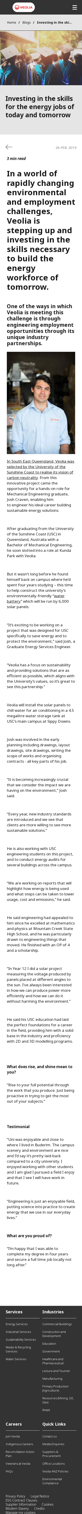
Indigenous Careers (19, 1444)
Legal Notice (40, 1496)
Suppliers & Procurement (51, 1454)
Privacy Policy (15, 1496)
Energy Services (17, 1324)
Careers (14, 1424)
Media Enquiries (53, 1444)
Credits (39, 1508)
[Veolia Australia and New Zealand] (24, 7)
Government (51, 1351)
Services (14, 1311)
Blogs (26, 22)
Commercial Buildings (57, 1324)
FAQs (9, 1471)
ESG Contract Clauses (21, 1500)
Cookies (48, 1504)
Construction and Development (54, 1334)
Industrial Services (18, 1332)
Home (11, 22)
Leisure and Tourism (56, 1371)
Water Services (16, 1359)
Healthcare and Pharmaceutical (53, 1361)
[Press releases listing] (8, 147)
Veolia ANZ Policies (55, 1471)
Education (49, 1344)
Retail (46, 1410)
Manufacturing (52, 1379)
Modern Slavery (17, 1508)
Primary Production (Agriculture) (55, 1388)
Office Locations (53, 1464)
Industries (53, 1311)
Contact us (49, 1436)
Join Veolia (13, 1436)
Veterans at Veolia (18, 1464)
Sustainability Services (21, 1339)
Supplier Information (21, 1504)
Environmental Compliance (52, 1481)
